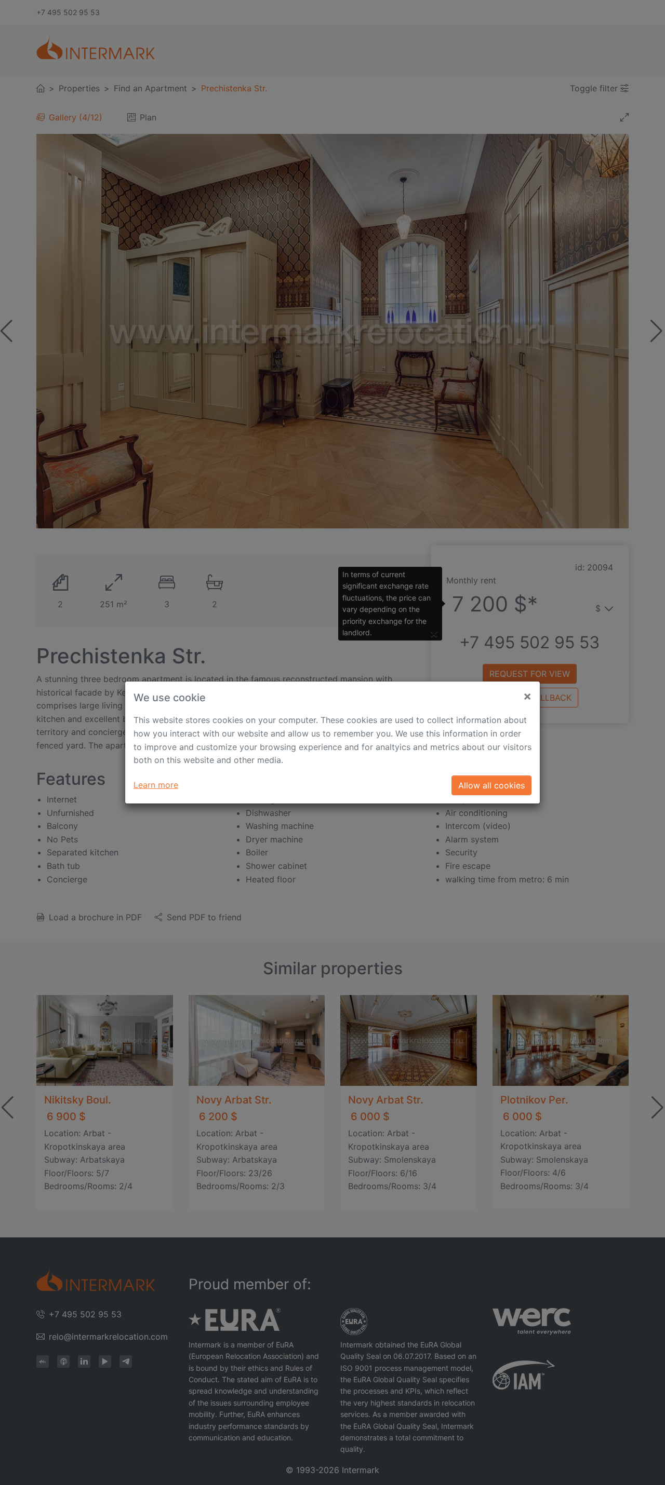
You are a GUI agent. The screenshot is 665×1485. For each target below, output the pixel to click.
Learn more (156, 785)
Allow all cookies (491, 785)
